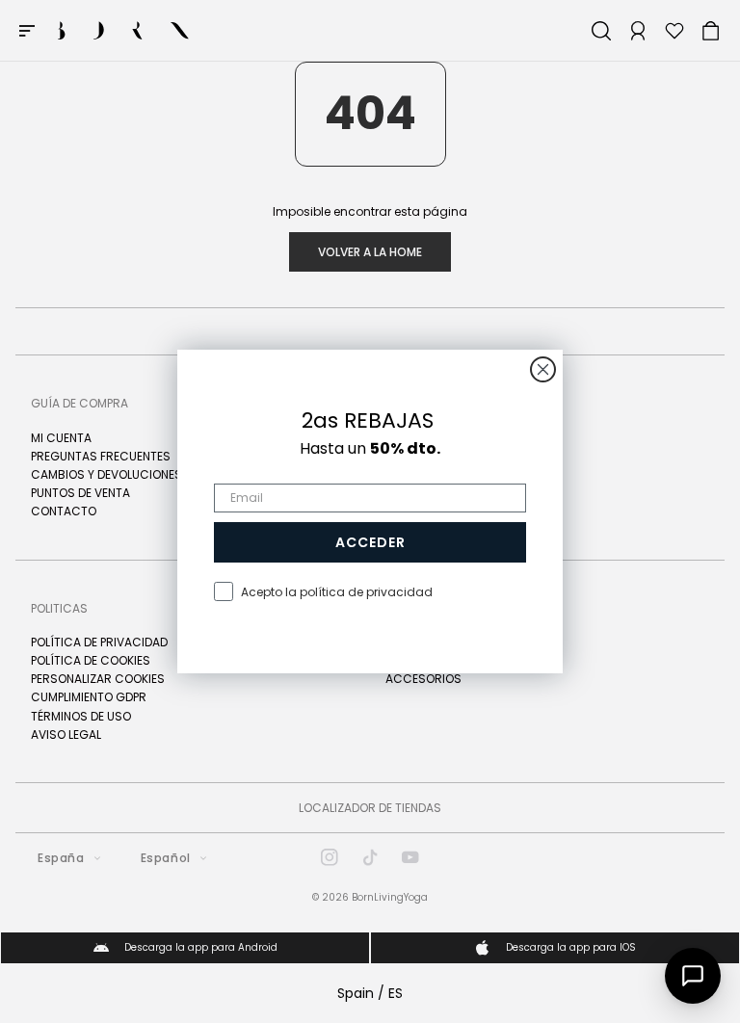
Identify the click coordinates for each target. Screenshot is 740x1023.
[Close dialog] (543, 369)
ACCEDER (370, 542)
